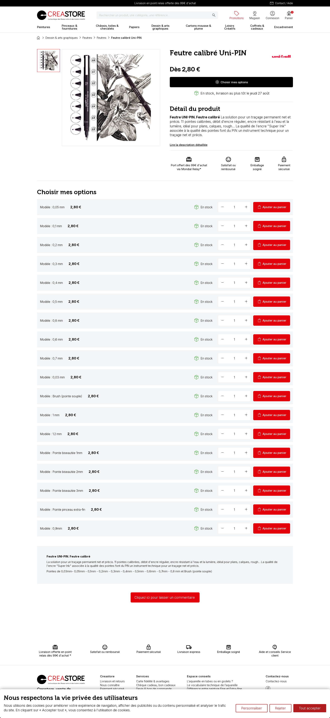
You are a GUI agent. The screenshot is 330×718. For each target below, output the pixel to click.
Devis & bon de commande (154, 689)
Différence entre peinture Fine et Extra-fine (214, 689)
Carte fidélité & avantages (152, 681)
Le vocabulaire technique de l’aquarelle (212, 685)
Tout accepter (310, 708)
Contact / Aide (281, 3)
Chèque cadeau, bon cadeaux (156, 685)
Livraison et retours (112, 681)
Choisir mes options (231, 82)
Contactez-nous (276, 681)
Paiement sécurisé (112, 689)
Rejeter (280, 708)
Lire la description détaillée (188, 145)
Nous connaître (110, 685)
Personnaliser (251, 708)
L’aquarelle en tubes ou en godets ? (210, 681)
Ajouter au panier (271, 207)
